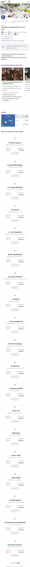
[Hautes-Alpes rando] (6, 1)
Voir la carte (14, 563)
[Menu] (28, 2)
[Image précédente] (4, 74)
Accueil (5, 22)
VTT (10, 22)
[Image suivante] (21, 74)
